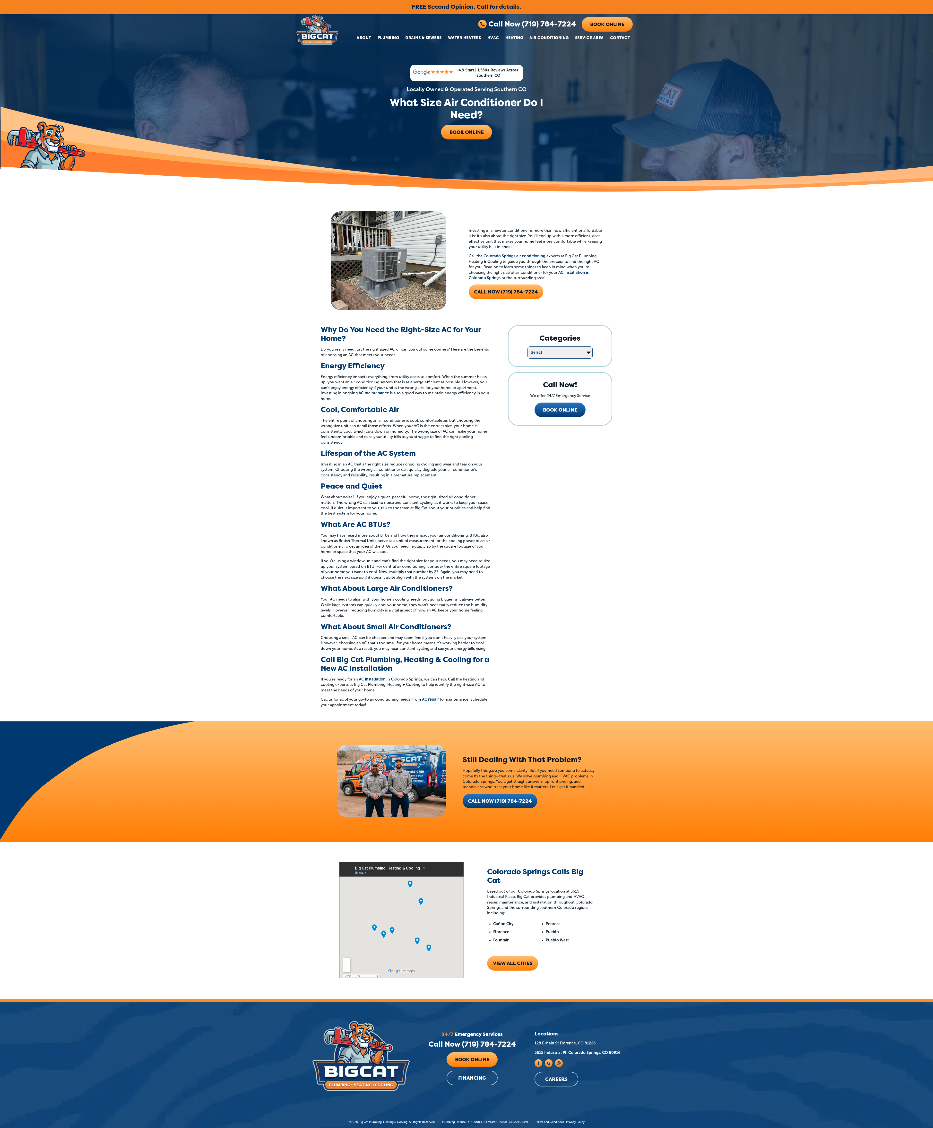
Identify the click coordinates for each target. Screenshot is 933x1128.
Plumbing (388, 37)
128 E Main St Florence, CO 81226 (565, 1043)
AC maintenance (374, 393)
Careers (556, 1079)
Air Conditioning (549, 37)
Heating (514, 37)
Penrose (553, 924)
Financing (472, 1078)
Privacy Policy (575, 1122)
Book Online (607, 24)
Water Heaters (464, 37)
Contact (620, 37)
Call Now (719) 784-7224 (532, 24)
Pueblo (552, 932)
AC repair (430, 699)
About (364, 37)
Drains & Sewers (423, 37)
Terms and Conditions (549, 1122)
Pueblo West (557, 940)
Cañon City (503, 924)
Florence (501, 932)
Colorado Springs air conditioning (514, 256)
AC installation (372, 679)
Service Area (589, 37)
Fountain (501, 940)
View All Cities (513, 963)
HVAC (493, 37)
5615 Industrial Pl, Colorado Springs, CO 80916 (578, 1053)
